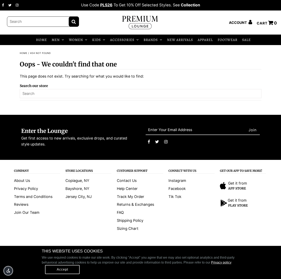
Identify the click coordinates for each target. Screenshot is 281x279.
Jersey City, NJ (78, 196)
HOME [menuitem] (41, 39)
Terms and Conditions (33, 196)
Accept (62, 269)
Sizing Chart (127, 228)
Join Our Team (26, 212)
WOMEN (76, 39)
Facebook (177, 188)
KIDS (96, 39)
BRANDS (151, 39)
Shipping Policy (130, 220)
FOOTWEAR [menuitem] (227, 39)
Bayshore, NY (77, 188)
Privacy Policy (26, 188)
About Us (22, 180)
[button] (8, 271)
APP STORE (237, 188)
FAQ (120, 212)
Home (23, 53)
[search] (43, 21)
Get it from (237, 183)
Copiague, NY (77, 180)
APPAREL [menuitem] (205, 39)
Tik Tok (174, 196)
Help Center (127, 188)
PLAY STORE (238, 205)
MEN (56, 39)
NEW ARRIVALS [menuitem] (180, 39)
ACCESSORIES (122, 39)
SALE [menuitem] (246, 39)
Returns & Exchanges (135, 204)
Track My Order (130, 196)
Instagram (177, 180)
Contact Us (127, 180)
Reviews (21, 204)
